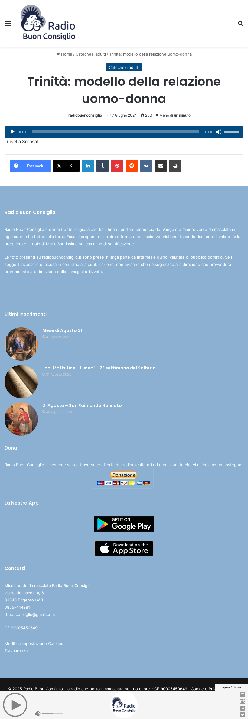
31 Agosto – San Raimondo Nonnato (82, 405)
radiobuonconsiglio (85, 115)
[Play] (12, 132)
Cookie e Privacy (206, 688)
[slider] (232, 131)
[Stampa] (175, 166)
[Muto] (219, 132)
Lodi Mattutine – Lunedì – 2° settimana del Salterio (99, 368)
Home (66, 54)
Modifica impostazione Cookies (34, 643)
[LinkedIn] (88, 166)
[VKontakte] (146, 166)
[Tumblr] (102, 166)
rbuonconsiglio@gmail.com (30, 614)
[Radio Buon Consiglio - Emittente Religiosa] (48, 23)
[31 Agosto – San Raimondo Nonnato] (21, 419)
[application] (124, 132)
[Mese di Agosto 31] (21, 344)
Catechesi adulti (91, 54)
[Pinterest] (117, 166)
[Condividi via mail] (161, 166)
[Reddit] (132, 166)
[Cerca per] (240, 25)
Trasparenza (16, 650)
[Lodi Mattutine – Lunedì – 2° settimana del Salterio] (21, 381)
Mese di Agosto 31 (62, 330)
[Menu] (8, 25)
